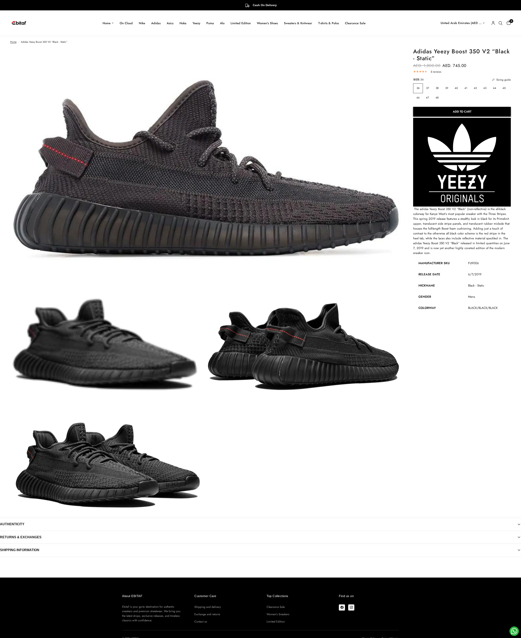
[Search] (501, 23)
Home (107, 23)
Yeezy (196, 23)
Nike (142, 23)
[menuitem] (108, 23)
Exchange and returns (207, 614)
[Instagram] (351, 607)
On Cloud (126, 23)
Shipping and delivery (207, 607)
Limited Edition (241, 23)
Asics (170, 23)
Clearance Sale (355, 23)
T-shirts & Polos (328, 23)
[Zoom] (392, 56)
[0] (508, 23)
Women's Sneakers (278, 614)
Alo (222, 23)
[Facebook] (342, 607)
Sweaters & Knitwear (298, 23)
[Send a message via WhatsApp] (514, 631)
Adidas (156, 23)
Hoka (183, 23)
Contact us (200, 621)
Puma (210, 23)
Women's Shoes (267, 23)
